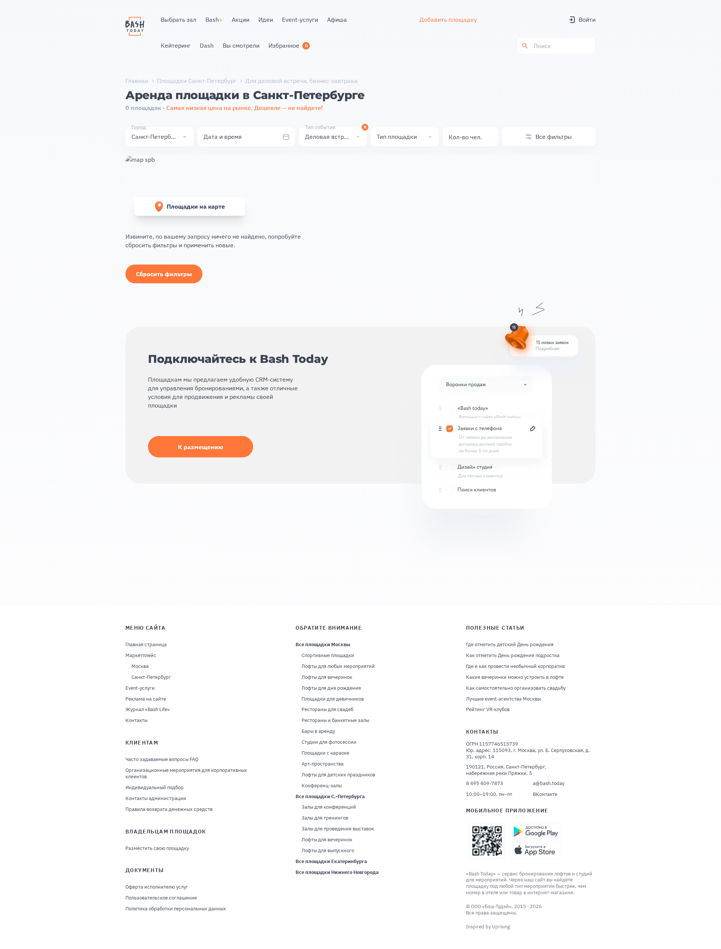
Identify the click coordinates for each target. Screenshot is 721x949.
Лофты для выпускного (328, 851)
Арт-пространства (323, 764)
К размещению (200, 447)
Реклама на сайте (145, 699)
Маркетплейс (140, 656)
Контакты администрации (155, 799)
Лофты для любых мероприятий (338, 666)
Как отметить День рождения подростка (513, 656)
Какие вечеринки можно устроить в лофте (515, 677)
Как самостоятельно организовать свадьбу (516, 688)
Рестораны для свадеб (327, 710)
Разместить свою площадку (157, 848)
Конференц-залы (322, 786)
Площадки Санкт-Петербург (197, 80)
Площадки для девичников (333, 699)
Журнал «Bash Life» (147, 710)
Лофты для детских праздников (338, 775)
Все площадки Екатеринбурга (331, 862)
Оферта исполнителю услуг (156, 887)
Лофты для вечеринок (327, 677)
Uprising (501, 926)
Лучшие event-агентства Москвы (503, 699)
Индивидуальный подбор (154, 788)
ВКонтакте (545, 794)
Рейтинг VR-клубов (488, 710)
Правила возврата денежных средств (169, 809)
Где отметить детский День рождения (510, 645)
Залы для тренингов (325, 818)
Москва (140, 666)
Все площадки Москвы (323, 645)
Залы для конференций (329, 807)
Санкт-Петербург (151, 677)
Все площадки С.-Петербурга (330, 797)
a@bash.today (548, 784)
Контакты (136, 720)
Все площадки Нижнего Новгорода (337, 872)
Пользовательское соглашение (161, 898)
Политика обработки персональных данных (175, 909)
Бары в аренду (318, 731)
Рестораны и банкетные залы (335, 720)
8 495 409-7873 (484, 784)
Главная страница (146, 645)
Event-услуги (140, 688)
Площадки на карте (196, 206)
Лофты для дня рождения (331, 688)
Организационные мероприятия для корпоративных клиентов (186, 773)
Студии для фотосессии (329, 742)
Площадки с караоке (325, 753)
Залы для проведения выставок (338, 829)
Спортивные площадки (328, 656)
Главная (136, 80)
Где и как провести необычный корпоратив (515, 666)
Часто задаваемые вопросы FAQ (161, 759)
